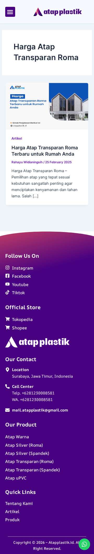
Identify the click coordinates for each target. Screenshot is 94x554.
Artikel (16, 138)
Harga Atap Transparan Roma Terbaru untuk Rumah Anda (44, 151)
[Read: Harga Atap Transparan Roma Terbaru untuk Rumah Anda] (47, 106)
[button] (10, 12)
